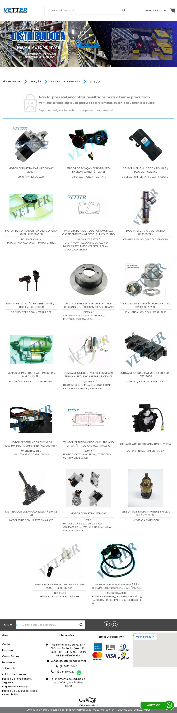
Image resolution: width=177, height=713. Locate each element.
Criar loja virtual (88, 705)
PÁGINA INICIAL (11, 81)
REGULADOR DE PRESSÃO (65, 81)
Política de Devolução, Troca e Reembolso (19, 692)
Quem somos (10, 656)
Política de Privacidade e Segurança (17, 680)
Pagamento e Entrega (15, 686)
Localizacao (9, 662)
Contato (7, 644)
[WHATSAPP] (169, 705)
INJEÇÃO (35, 81)
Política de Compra (14, 674)
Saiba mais (8, 668)
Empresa (7, 650)
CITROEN (95, 81)
